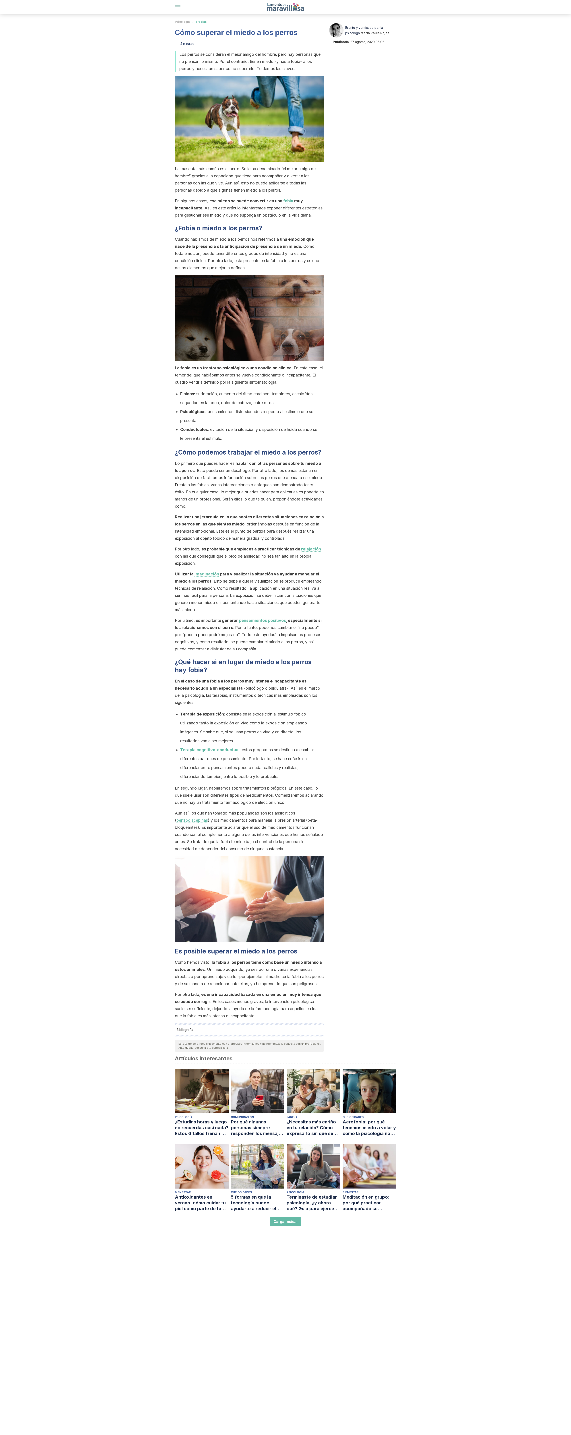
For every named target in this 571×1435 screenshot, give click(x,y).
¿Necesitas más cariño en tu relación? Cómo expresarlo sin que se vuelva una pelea (311, 1127)
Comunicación (242, 1117)
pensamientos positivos (262, 620)
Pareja (292, 1117)
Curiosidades (353, 1117)
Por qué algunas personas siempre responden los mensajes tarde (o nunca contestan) (257, 1127)
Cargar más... (285, 1221)
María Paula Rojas (375, 33)
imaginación (206, 574)
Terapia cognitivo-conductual (210, 749)
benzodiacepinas (192, 820)
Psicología (182, 21)
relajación (311, 549)
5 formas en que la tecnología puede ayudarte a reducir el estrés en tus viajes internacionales (253, 1203)
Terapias (200, 21)
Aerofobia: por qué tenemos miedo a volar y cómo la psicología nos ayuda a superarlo (369, 1127)
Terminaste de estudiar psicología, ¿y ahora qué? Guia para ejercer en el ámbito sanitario (312, 1203)
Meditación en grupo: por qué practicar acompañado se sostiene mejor (366, 1203)
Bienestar (183, 1192)
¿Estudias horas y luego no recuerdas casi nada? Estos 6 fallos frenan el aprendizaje (201, 1127)
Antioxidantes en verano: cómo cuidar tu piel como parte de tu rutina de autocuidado (200, 1203)
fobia (288, 201)
